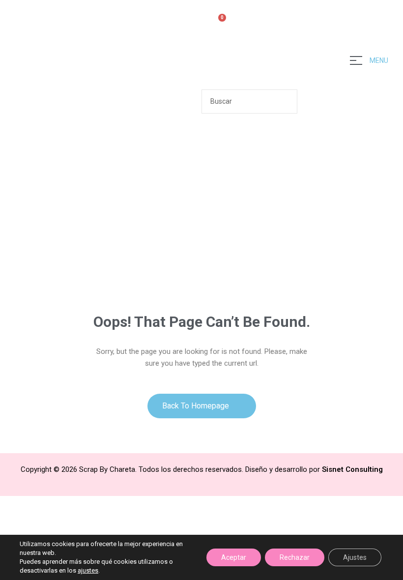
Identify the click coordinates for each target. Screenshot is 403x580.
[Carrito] (218, 23)
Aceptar (233, 557)
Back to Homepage (196, 405)
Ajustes (355, 557)
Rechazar (295, 557)
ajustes (88, 570)
